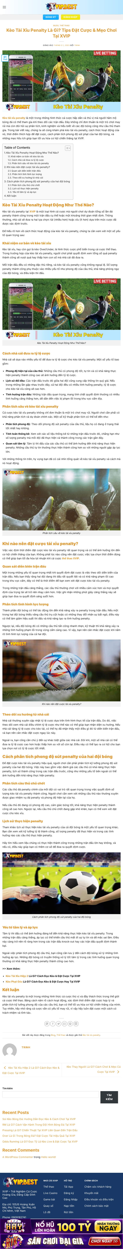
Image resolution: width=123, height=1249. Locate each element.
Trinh (77, 45)
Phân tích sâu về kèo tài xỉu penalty (30, 163)
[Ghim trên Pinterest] (70, 1023)
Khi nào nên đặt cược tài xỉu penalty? (28, 167)
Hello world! (48, 1157)
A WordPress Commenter (17, 1157)
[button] (4, 7)
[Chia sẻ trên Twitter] (58, 1023)
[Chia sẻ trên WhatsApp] (47, 1023)
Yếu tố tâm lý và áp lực (24, 192)
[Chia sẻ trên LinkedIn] (76, 1023)
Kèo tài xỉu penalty (91, 1035)
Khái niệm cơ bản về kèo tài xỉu (27, 156)
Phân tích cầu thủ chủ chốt (26, 185)
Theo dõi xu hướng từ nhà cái (27, 177)
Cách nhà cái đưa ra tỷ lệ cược (28, 160)
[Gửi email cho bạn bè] (64, 1023)
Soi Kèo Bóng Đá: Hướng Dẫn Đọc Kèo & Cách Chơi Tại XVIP (39, 1119)
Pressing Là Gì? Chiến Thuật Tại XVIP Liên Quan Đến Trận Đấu (39, 1130)
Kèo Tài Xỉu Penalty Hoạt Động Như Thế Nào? (32, 152)
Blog (56, 25)
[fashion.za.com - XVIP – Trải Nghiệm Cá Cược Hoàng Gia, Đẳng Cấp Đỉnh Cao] (61, 7)
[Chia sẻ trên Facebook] (52, 1023)
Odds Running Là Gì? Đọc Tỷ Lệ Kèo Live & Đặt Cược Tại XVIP (40, 1141)
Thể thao (65, 25)
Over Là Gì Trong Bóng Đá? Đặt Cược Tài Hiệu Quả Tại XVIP (38, 1135)
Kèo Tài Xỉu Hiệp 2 (17, 976)
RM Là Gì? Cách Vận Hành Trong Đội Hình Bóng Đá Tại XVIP (38, 1124)
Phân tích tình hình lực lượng (27, 174)
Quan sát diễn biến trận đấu (26, 171)
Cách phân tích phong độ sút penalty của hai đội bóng (38, 181)
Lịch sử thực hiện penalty (25, 188)
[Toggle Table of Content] (66, 148)
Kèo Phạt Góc (14, 981)
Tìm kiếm (7, 1088)
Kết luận (11, 195)
